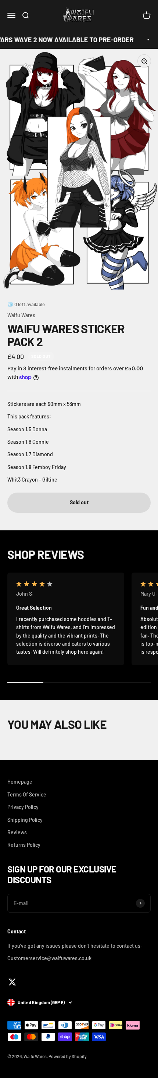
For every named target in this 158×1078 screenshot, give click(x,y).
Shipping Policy (25, 820)
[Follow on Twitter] (12, 982)
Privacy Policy (23, 807)
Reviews (17, 832)
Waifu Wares (21, 315)
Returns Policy (23, 845)
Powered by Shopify (68, 1056)
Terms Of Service (26, 794)
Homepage (19, 781)
